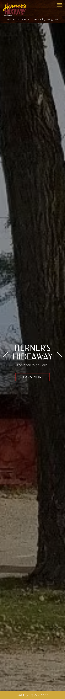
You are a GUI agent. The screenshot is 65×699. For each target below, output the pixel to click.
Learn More (32, 377)
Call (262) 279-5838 (32, 695)
